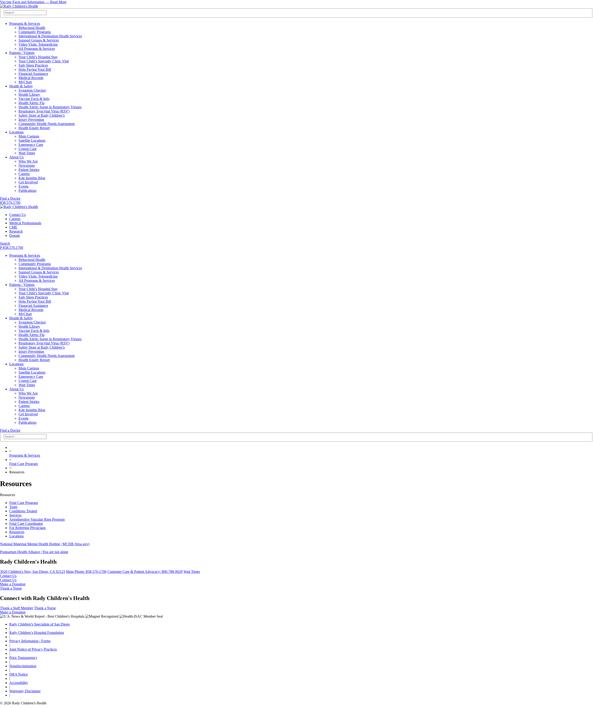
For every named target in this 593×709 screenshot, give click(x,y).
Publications (27, 190)
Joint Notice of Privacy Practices (33, 649)
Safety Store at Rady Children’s (42, 115)
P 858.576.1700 (11, 248)
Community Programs (35, 32)
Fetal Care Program (23, 464)
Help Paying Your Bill (35, 69)
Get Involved (28, 182)
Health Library (29, 94)
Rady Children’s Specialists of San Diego (39, 624)
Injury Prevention (31, 120)
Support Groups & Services (39, 40)
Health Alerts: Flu (31, 103)
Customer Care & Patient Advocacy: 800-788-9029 (145, 572)
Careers (24, 174)
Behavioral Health (32, 28)
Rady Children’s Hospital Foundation (36, 633)
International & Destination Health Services (50, 36)
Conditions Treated (23, 511)
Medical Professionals (25, 223)
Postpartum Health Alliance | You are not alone (34, 552)
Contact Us (17, 215)
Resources (16, 532)
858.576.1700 (10, 203)
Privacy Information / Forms (29, 641)
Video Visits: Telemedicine (38, 44)
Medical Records (31, 78)
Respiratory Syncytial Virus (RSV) (44, 111)
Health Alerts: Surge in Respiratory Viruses (50, 107)
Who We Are (28, 161)
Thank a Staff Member (16, 608)
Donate (14, 235)
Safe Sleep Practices (33, 65)
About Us (16, 157)
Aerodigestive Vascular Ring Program (37, 519)
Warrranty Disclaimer (25, 691)
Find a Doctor (10, 198)
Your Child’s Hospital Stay (38, 57)
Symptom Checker (32, 90)
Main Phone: (86, 572)
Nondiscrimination (22, 666)
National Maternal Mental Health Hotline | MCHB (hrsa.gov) (44, 544)
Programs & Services (24, 24)
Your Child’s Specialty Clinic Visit (44, 61)
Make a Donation (12, 584)
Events (23, 186)
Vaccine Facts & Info (34, 99)
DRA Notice (18, 674)
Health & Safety (21, 86)
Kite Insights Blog (32, 178)
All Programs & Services (37, 49)
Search (5, 243)
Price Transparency (23, 658)
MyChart (25, 82)
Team (13, 507)
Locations (16, 132)
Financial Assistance (33, 74)
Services (15, 515)
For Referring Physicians (27, 528)
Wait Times (27, 153)
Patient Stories (29, 170)
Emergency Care (31, 145)
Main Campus (29, 136)
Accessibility (18, 683)
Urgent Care (28, 149)
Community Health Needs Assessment (47, 124)
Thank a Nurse (11, 588)
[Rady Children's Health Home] (19, 6)
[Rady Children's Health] (19, 207)
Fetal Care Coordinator (26, 524)
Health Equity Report (34, 128)
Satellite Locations (32, 140)
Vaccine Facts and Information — (33, 2)
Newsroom (27, 165)
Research (16, 231)
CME (13, 227)
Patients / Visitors (22, 53)
